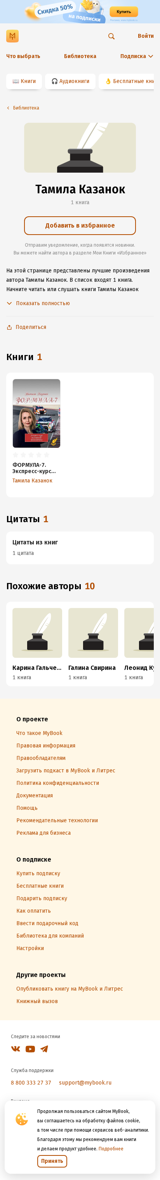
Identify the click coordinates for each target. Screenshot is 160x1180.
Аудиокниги (74, 81)
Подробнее (111, 1149)
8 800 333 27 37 (31, 1082)
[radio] (15, 455)
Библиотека (80, 56)
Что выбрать (23, 56)
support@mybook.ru (85, 1082)
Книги (28, 81)
